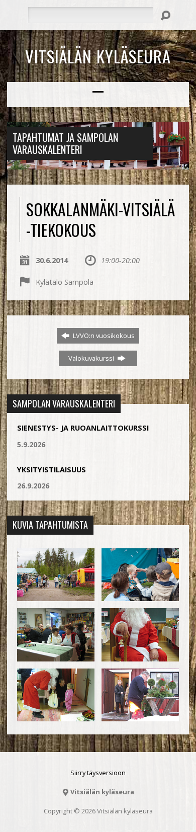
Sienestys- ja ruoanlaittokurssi (83, 428)
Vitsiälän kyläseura (98, 56)
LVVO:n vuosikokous (103, 335)
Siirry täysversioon (98, 772)
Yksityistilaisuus (51, 469)
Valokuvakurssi (92, 358)
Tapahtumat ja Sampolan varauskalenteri (65, 143)
